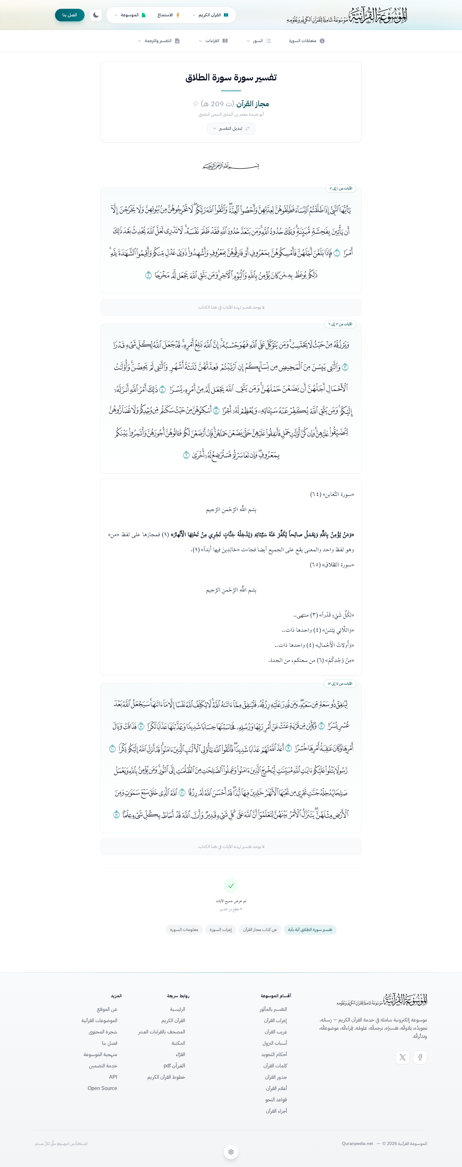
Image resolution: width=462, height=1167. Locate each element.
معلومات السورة (184, 929)
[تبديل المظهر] (96, 15)
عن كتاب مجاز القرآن (260, 929)
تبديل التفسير (230, 128)
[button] (258, 41)
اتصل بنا (70, 15)
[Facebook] (420, 1057)
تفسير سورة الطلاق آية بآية (310, 929)
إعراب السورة (221, 929)
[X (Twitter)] (403, 1057)
